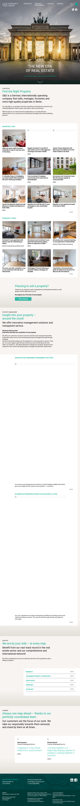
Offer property (23, 299)
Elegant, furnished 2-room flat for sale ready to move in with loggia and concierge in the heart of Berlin (39, 149)
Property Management (39, 4)
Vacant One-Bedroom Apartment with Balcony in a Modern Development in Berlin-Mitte (13, 206)
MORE (71, 212)
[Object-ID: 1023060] (14, 266)
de (71, 3)
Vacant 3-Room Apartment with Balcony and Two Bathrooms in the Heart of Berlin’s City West (63, 149)
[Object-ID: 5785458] (64, 174)
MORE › (19, 754)
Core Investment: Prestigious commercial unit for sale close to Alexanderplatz (38, 177)
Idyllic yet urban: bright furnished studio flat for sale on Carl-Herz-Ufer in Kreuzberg (13, 150)
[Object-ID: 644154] (64, 266)
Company (60, 3)
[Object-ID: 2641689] (14, 174)
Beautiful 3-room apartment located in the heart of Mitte (64, 205)
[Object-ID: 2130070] (64, 238)
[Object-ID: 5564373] (39, 266)
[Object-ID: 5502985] (64, 130)
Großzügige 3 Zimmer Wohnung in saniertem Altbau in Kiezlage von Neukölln (38, 269)
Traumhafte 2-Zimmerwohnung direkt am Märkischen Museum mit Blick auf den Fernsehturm (63, 269)
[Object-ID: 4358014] (14, 146)
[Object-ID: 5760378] (64, 202)
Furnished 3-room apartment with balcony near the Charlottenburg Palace (12, 241)
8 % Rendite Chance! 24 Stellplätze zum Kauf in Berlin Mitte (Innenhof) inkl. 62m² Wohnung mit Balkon (13, 177)
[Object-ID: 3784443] (39, 202)
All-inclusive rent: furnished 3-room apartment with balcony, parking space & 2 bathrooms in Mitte (38, 241)
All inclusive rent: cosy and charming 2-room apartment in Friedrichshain (64, 241)
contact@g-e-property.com (35, 781)
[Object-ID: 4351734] (39, 130)
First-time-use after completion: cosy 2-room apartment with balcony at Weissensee (13, 269)
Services (50, 3)
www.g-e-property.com (34, 779)
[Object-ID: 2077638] (39, 238)
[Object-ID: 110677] (14, 238)
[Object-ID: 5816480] (14, 202)
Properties (28, 3)
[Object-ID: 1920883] (39, 174)
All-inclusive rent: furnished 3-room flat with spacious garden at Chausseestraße (64, 177)
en (73, 3)
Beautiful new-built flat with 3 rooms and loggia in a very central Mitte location (39, 206)
